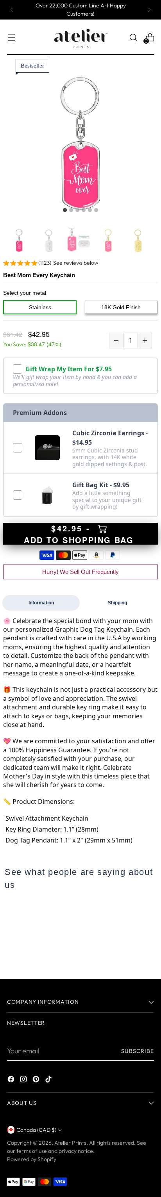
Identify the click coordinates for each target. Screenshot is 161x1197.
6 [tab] (96, 210)
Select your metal (24, 293)
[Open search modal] (133, 37)
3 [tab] (77, 210)
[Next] (149, 10)
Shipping (117, 603)
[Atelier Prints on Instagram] (24, 1080)
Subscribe (137, 1050)
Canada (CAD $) (36, 1129)
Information (41, 603)
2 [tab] (71, 210)
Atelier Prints (70, 1142)
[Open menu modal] (11, 37)
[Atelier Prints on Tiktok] (49, 1080)
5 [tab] (90, 210)
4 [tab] (83, 210)
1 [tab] (65, 210)
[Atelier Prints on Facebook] (11, 1080)
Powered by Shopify (31, 1159)
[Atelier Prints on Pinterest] (36, 1080)
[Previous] (11, 10)
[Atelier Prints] (80, 37)
